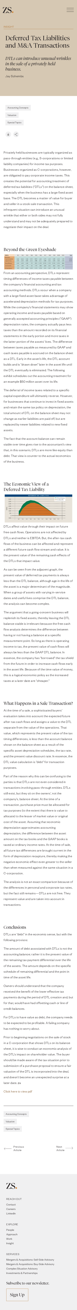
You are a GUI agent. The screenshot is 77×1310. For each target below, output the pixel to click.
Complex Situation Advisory (22, 1268)
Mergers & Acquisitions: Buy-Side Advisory (30, 1264)
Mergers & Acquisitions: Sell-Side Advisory (30, 1259)
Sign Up (17, 1294)
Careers (11, 1209)
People (10, 1230)
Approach (12, 1234)
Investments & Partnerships (22, 1273)
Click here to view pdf (18, 1091)
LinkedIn (11, 1213)
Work (9, 1238)
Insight (9, 26)
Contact (11, 1204)
